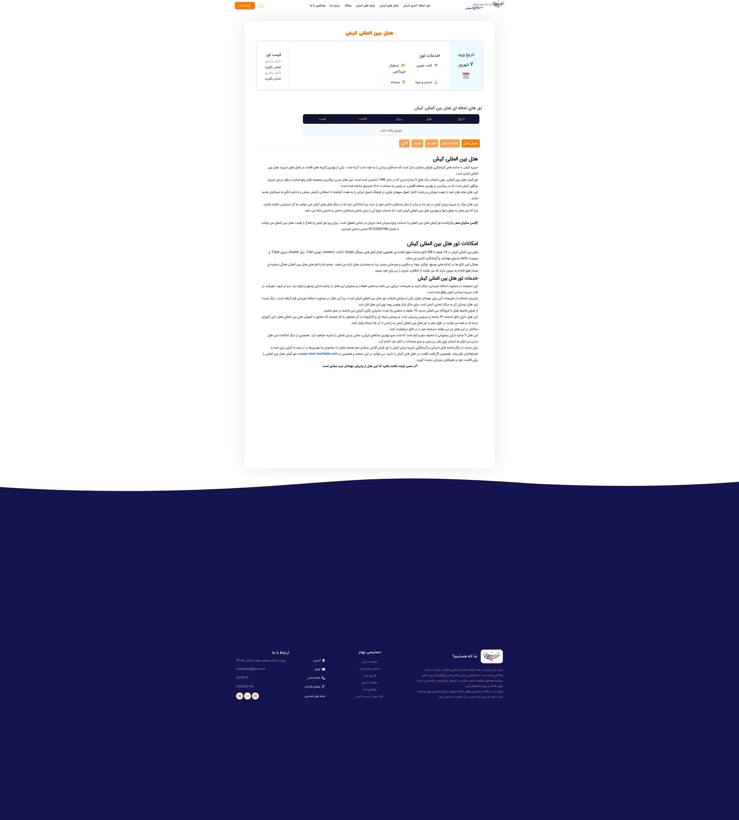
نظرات (417, 143)
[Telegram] (239, 696)
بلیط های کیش (365, 6)
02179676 (242, 678)
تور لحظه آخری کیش (416, 6)
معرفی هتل (471, 143)
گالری (404, 143)
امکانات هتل (450, 143)
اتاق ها (431, 143)
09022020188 (244, 686)
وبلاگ (347, 6)
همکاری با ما (317, 6)
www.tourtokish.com (322, 353)
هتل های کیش (389, 6)
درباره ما (335, 6)
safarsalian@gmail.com (251, 669)
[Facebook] (255, 696)
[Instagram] (247, 696)
